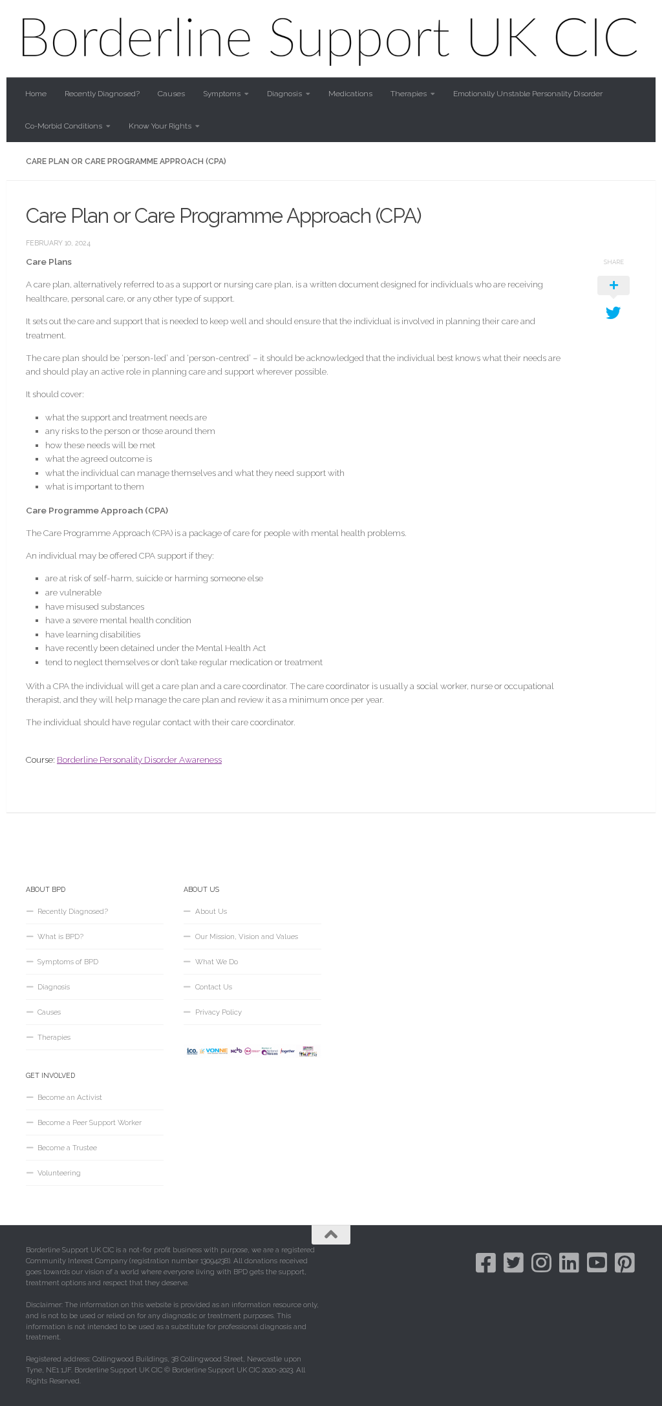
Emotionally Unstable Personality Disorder (528, 93)
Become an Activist (69, 1097)
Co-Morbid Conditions (63, 125)
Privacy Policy (218, 1012)
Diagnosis (284, 93)
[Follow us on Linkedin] (569, 1262)
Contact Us (213, 986)
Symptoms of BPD (67, 961)
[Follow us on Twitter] (513, 1262)
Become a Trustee (67, 1147)
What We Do (216, 961)
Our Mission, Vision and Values (246, 936)
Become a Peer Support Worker (89, 1122)
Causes (171, 93)
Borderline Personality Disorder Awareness (139, 759)
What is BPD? (60, 936)
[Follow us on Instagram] (541, 1262)
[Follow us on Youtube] (597, 1262)
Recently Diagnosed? (102, 93)
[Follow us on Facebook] (486, 1262)
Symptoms (221, 93)
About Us (211, 911)
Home (36, 93)
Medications (350, 93)
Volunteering (59, 1172)
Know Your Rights (160, 125)
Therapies (408, 93)
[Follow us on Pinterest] (625, 1262)
